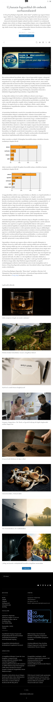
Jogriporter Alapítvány (8, 616)
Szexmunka (31, 639)
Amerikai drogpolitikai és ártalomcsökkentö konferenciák (11, 663)
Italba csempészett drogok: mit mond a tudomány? (15, 318)
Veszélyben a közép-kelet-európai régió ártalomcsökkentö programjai (38, 680)
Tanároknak (5, 637)
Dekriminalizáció (14, 643)
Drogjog (12, 634)
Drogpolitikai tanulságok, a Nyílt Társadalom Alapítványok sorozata (37, 657)
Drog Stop (15, 275)
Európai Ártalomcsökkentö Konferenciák (37, 663)
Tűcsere (37, 647)
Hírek (3, 598)
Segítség (14, 639)
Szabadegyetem (32, 662)
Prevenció (20, 645)
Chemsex (42, 647)
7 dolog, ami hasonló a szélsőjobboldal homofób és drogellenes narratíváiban (22, 563)
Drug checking (43, 643)
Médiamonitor (21, 677)
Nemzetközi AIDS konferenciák (11, 679)
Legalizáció (14, 645)
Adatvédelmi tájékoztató (26, 694)
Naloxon (45, 645)
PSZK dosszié (31, 675)
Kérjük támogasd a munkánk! (26, 35)
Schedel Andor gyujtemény (43, 675)
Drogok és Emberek (7, 669)
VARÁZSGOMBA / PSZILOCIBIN (12, 494)
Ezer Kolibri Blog (7, 623)
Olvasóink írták (6, 605)
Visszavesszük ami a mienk (35, 683)
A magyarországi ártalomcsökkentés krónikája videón (12, 659)
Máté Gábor (13, 677)
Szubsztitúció (31, 647)
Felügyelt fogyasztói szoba (35, 645)
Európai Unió (35, 634)
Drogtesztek (17, 634)
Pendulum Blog (6, 621)
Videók (4, 599)
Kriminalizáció (6, 645)
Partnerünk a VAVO (7, 626)
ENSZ (29, 634)
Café (48, 658)
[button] (48, 1)
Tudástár (4, 601)
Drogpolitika (5, 643)
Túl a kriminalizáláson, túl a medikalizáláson (14, 528)
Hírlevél (7, 576)
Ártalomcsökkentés (33, 643)
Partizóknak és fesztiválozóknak (9, 638)
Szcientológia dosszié (34, 677)
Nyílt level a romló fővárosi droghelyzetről (13, 387)
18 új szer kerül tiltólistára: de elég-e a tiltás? (14, 459)
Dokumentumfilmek (33, 660)
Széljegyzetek (6, 603)
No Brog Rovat (14, 683)
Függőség (36, 636)
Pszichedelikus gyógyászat (40, 637)
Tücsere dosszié (44, 677)
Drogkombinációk (7, 636)
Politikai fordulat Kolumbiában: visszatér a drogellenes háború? (19, 353)
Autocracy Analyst (7, 617)
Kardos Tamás (31, 32)
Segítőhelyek (6, 634)
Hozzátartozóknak (17, 636)
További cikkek (26, 568)
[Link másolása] (36, 42)
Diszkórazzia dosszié (15, 667)
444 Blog (4, 607)
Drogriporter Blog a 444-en (9, 619)
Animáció (22, 664)
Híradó (41, 660)
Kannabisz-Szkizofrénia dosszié (11, 675)
